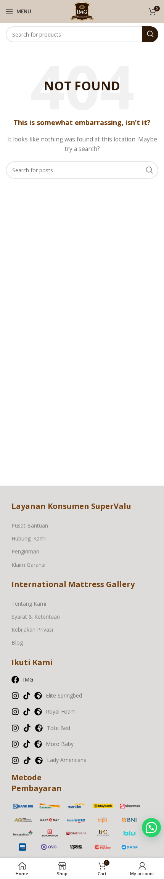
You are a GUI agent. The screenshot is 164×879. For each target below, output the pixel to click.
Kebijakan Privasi (32, 629)
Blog (17, 642)
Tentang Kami (28, 603)
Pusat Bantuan (29, 525)
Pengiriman (25, 551)
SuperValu (111, 506)
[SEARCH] (150, 34)
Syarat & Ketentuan (35, 616)
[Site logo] (82, 10)
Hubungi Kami (28, 538)
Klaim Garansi (28, 564)
